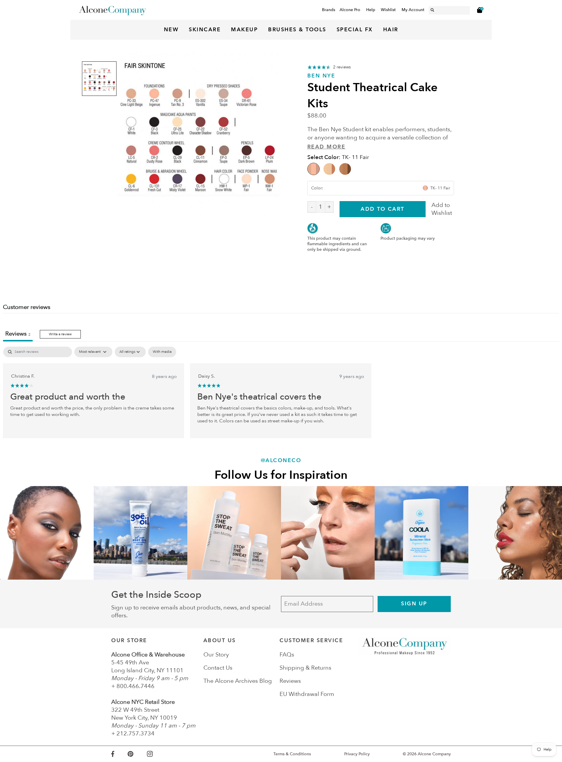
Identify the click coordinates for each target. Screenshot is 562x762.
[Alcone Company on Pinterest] (137, 754)
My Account (413, 10)
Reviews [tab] (17, 334)
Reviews (290, 681)
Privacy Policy (357, 754)
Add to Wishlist (441, 209)
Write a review (60, 334)
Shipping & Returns (305, 668)
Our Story (216, 655)
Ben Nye (321, 76)
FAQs (287, 655)
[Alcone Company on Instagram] (156, 754)
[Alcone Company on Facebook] (119, 754)
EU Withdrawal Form (307, 694)
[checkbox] (162, 352)
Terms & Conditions (292, 754)
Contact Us (217, 668)
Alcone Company (434, 754)
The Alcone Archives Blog (237, 681)
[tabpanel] (281, 392)
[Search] (432, 9)
